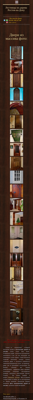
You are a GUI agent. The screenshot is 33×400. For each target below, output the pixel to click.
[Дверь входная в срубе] (16, 197)
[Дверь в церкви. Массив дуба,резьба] (16, 100)
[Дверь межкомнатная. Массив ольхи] (16, 86)
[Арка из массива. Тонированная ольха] (16, 335)
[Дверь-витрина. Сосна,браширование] (16, 142)
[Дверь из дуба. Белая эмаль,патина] (16, 252)
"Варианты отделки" (13, 377)
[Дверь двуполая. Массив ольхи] (16, 266)
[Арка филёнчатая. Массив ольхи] (16, 73)
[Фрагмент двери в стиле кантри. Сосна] (16, 169)
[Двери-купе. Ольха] (16, 211)
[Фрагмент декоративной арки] (16, 114)
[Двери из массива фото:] (16, 293)
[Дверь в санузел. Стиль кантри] (16, 280)
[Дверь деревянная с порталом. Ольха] (16, 128)
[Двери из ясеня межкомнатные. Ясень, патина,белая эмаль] (16, 238)
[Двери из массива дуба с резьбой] (16, 59)
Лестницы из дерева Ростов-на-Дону (16, 9)
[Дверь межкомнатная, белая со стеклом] (16, 183)
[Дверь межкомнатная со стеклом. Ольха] (16, 155)
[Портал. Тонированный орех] (16, 224)
